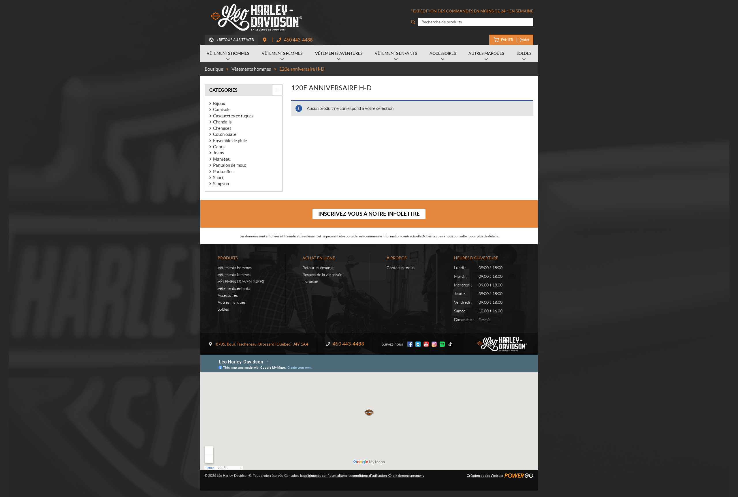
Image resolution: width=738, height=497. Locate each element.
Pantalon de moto (229, 165)
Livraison (310, 281)
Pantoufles (223, 171)
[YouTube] (426, 344)
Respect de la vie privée (322, 274)
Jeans (218, 152)
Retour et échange (318, 267)
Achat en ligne (318, 258)
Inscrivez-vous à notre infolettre (369, 214)
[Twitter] (418, 344)
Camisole (222, 109)
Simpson (221, 183)
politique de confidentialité (323, 475)
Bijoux (219, 103)
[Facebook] (410, 344)
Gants (219, 146)
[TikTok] (450, 344)
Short (218, 177)
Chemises (222, 128)
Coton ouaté (224, 134)
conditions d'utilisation (369, 475)
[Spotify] (442, 344)
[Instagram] (434, 344)
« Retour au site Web (235, 40)
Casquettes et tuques (233, 115)
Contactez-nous (401, 267)
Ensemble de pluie (230, 140)
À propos (396, 258)
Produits (228, 258)
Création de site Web (482, 475)
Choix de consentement (406, 475)
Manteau (221, 159)
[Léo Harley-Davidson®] (255, 17)
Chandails (222, 121)
